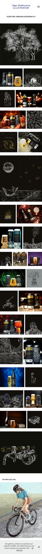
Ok (32, 548)
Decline (19, 550)
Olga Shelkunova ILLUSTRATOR (21, 6)
